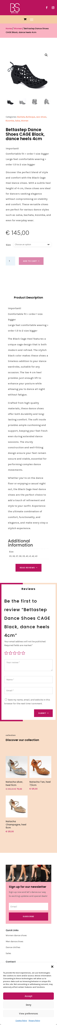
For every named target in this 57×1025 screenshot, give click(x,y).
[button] (52, 966)
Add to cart (30, 261)
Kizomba (10, 120)
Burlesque (30, 117)
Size (8, 244)
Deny (28, 1004)
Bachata (21, 117)
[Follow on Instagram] (53, 7)
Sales (8, 953)
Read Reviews (27, 568)
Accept (28, 996)
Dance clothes (13, 947)
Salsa (17, 120)
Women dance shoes (16, 935)
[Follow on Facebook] (46, 7)
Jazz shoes (41, 117)
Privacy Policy (34, 1020)
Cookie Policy (21, 1020)
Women (18, 28)
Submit (42, 713)
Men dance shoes (14, 941)
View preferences (28, 1013)
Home (9, 28)
